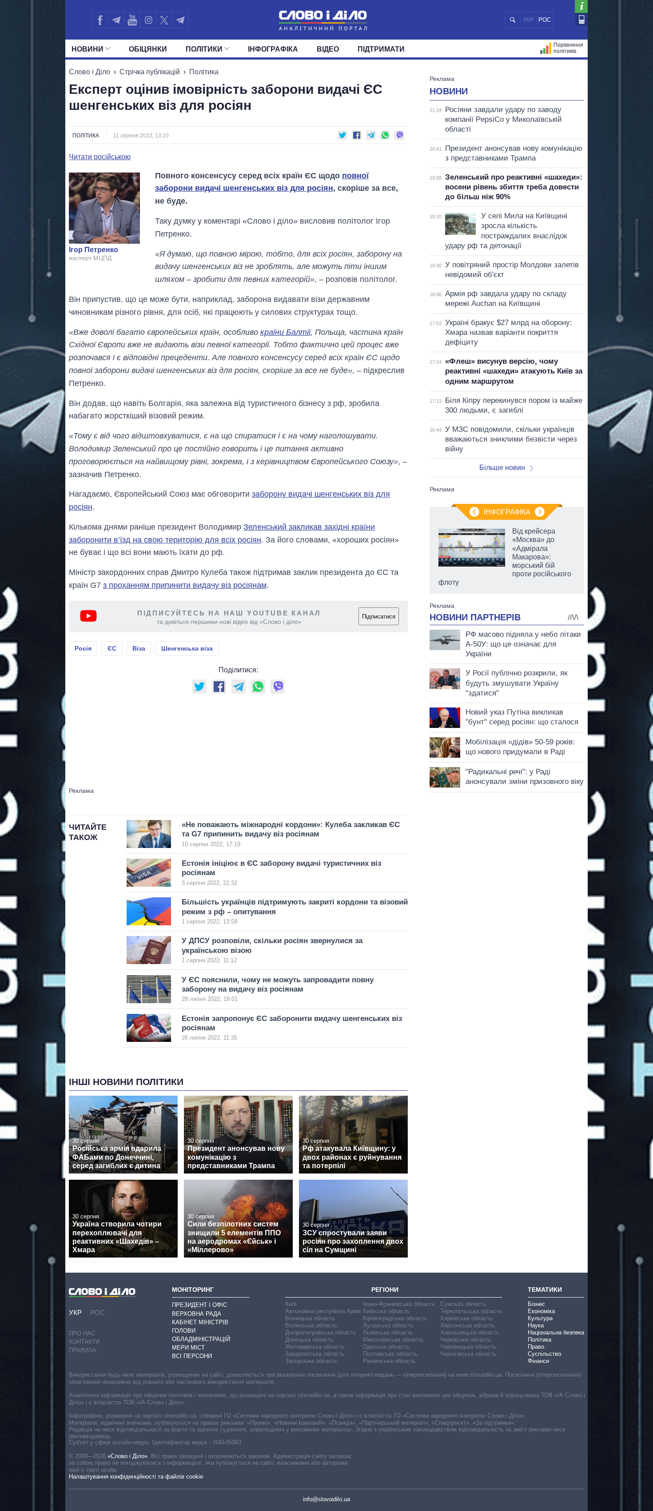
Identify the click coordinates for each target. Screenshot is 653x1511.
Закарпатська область (315, 1353)
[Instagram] (148, 20)
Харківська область (466, 1318)
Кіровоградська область (395, 1318)
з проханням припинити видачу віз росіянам (185, 585)
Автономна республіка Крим (323, 1311)
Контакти (84, 1341)
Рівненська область (389, 1361)
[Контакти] (581, 19)
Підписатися (378, 616)
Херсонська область (467, 1325)
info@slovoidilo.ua (326, 1499)
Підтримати (381, 49)
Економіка (541, 1311)
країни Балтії (285, 332)
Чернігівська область (468, 1353)
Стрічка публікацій (149, 72)
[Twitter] (164, 20)
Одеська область (386, 1346)
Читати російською (100, 157)
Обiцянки (148, 49)
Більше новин (502, 467)
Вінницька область (310, 1318)
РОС (544, 19)
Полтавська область (390, 1353)
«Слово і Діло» (127, 1456)
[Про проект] (581, 6)
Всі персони (192, 1356)
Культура (540, 1318)
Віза (138, 648)
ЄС (112, 648)
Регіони (384, 1289)
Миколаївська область (393, 1339)
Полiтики (204, 49)
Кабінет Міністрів (200, 1322)
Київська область (386, 1311)
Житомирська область (315, 1346)
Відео (328, 49)
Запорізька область (311, 1361)
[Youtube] (132, 20)
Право (536, 1346)
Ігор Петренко (93, 249)
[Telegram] (116, 20)
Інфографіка (273, 49)
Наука (536, 1325)
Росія (83, 648)
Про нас (82, 1333)
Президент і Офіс (199, 1305)
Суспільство (544, 1353)
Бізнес (536, 1304)
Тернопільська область (471, 1311)
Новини (88, 49)
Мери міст (188, 1347)
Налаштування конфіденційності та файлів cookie (136, 1476)
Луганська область (388, 1325)
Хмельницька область (469, 1332)
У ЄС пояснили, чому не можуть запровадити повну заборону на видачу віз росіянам (278, 989)
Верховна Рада (196, 1313)
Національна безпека (556, 1332)
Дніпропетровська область (320, 1332)
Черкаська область (465, 1339)
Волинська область (311, 1325)
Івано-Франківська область (399, 1304)
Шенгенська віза (187, 648)
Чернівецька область (468, 1346)
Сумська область (463, 1304)
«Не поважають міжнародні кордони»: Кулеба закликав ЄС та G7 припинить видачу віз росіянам (291, 834)
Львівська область (388, 1332)
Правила (82, 1350)
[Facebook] (100, 20)
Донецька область (309, 1339)
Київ (291, 1304)
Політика (204, 72)
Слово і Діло (89, 72)
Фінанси (538, 1361)
